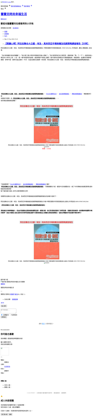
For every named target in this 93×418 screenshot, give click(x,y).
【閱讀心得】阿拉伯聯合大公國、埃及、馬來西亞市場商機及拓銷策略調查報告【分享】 (46, 43)
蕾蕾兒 (3, 284)
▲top (2, 302)
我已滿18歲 (4, 414)
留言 (16, 294)
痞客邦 (12, 294)
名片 (5, 36)
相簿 (5, 31)
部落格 (6, 34)
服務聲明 (63, 393)
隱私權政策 (57, 393)
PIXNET (33, 393)
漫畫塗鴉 (15, 299)
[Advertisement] (46, 76)
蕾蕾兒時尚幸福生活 (14, 14)
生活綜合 (16, 28)
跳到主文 (4, 19)
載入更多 (3, 306)
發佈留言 (3, 317)
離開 (10, 414)
